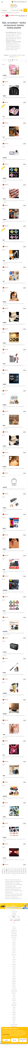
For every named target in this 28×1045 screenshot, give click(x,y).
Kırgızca (14, 972)
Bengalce (14, 942)
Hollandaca (14, 964)
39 (8, 873)
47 (9, 61)
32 (19, 871)
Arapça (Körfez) (14, 930)
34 (23, 871)
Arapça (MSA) (14, 933)
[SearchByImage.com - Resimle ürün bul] (14, 5)
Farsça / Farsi (14, 954)
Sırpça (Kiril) (14, 1003)
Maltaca (14, 984)
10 (23, 868)
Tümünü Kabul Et (23, 1040)
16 (16, 59)
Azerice (14, 940)
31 (17, 871)
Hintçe (14, 962)
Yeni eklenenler (13, 55)
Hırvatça (14, 966)
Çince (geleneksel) (14, 1024)
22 (23, 870)
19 (17, 870)
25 (4, 871)
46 (23, 873)
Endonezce (14, 948)
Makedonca (14, 981)
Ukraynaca (14, 1014)
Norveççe (14, 986)
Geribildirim (14, 914)
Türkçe (14, 1012)
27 (8, 871)
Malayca (14, 983)
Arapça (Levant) (14, 931)
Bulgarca (14, 945)
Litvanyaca (14, 978)
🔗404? (3, 64)
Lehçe (14, 974)
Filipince (14, 955)
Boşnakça (14, 943)
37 (4, 873)
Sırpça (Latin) (14, 1005)
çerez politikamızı (6, 1034)
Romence (14, 993)
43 (17, 873)
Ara (14, 910)
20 (19, 870)
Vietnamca (14, 1017)
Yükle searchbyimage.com (20, 1)
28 (10, 871)
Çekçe (14, 1020)
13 (10, 59)
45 (21, 873)
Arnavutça (14, 938)
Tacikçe (14, 1007)
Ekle (17, 56)
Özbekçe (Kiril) (14, 1026)
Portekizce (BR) (14, 990)
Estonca (14, 952)
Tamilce (14, 1008)
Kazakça (14, 969)
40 (10, 873)
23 (25, 870)
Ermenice (14, 950)
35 (25, 871)
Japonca (14, 967)
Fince (14, 957)
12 (8, 59)
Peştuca (14, 988)
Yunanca (14, 1019)
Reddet (14, 1040)
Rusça (14, 995)
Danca (14, 947)
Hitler (19, 55)
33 (21, 871)
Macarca (14, 979)
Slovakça (14, 998)
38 (6, 873)
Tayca (14, 1010)
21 (21, 870)
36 (2, 873)
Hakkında (14, 913)
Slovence (14, 1000)
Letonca (14, 976)
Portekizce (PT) (14, 991)
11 (25, 868)
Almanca (14, 926)
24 (2, 871)
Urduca (14, 1015)
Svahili (14, 1002)
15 (14, 59)
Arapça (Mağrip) (14, 935)
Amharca (14, 928)
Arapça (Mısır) (14, 937)
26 (6, 871)
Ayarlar (6, 1040)
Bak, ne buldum (14, 911)
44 (19, 873)
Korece (14, 971)
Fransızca (14, 959)
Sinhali (14, 996)
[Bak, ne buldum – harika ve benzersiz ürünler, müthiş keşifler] (14, 906)
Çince (14, 1022)
